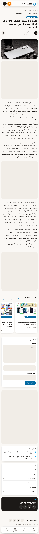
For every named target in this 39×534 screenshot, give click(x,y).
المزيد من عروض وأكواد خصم (11, 299)
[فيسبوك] (25, 507)
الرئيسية (35, 10)
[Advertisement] (19, 80)
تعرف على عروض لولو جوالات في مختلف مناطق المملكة (27, 323)
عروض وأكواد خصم (26, 10)
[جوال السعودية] (29, 4)
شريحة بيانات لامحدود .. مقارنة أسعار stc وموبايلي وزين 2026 (18, 453)
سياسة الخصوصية (27, 524)
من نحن (36, 524)
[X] (34, 507)
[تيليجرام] (21, 507)
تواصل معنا (18, 524)
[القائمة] (5, 4)
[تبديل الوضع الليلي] (9, 4)
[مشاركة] (3, 33)
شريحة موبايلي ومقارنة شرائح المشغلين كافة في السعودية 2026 (19, 457)
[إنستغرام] (29, 507)
